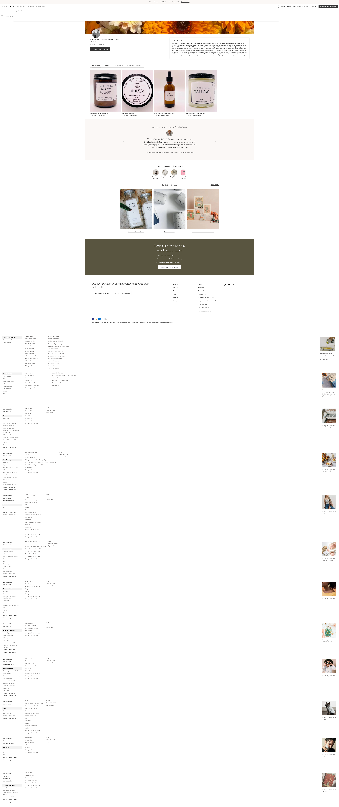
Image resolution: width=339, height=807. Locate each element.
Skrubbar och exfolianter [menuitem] (32, 551)
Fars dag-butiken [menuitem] (30, 341)
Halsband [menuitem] (5, 608)
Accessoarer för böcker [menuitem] (10, 797)
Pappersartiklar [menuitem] (7, 386)
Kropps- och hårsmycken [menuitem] (10, 589)
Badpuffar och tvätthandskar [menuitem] (33, 549)
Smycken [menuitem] (5, 383)
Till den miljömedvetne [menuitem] (32, 356)
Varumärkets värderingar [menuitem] (10, 340)
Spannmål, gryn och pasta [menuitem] (10, 467)
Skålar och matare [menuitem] (30, 701)
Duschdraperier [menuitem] (29, 415)
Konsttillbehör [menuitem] (29, 623)
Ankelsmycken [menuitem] (29, 581)
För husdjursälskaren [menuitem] (31, 358)
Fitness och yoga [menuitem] (8, 551)
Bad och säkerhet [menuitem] (8, 668)
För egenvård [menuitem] (29, 366)
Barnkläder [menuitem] (6, 690)
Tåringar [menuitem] (27, 594)
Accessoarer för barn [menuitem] (9, 685)
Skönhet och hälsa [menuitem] (8, 381)
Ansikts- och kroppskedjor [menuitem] (33, 586)
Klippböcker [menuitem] (28, 630)
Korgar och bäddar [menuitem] (30, 715)
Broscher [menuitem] (5, 594)
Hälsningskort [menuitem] (7, 638)
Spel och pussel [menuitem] (7, 633)
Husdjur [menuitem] (5, 391)
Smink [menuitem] (5, 561)
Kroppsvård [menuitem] (28, 740)
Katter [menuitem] (5, 708)
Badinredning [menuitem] (29, 411)
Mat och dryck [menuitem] (7, 376)
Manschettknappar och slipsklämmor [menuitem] (9, 597)
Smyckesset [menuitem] (6, 603)
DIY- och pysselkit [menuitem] (30, 625)
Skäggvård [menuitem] (28, 737)
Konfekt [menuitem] (5, 474)
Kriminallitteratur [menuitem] (30, 778)
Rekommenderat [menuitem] (8, 342)
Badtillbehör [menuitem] (29, 408)
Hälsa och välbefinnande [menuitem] (10, 556)
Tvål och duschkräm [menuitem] (31, 554)
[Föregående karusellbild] (123, 141)
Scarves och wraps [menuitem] (30, 512)
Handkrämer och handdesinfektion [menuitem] (35, 546)
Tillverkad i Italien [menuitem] (53, 368)
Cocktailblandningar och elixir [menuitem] (34, 465)
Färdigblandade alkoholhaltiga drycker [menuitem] (36, 460)
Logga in (313, 6)
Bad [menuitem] (26, 378)
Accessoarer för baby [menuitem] (9, 683)
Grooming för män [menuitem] (8, 563)
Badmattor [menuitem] (28, 413)
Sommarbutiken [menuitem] (30, 343)
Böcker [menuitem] (5, 396)
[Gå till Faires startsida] (7, 6)
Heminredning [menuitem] (7, 373)
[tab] (96, 65)
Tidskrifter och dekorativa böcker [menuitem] (10, 793)
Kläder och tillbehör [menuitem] (31, 708)
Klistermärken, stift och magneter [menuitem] (10, 646)
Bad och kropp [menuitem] (7, 549)
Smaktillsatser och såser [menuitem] (10, 472)
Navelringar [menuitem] (28, 584)
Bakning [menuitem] (5, 462)
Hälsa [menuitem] (27, 723)
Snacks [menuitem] (5, 482)
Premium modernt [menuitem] (53, 338)
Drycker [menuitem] (5, 465)
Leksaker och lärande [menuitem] (9, 680)
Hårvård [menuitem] (5, 559)
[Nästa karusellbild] (215, 141)
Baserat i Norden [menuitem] (53, 366)
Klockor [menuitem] (27, 524)
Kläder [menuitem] (5, 509)
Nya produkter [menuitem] (29, 375)
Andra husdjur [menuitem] (7, 713)
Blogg (289, 6)
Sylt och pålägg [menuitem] (7, 479)
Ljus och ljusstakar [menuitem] (30, 383)
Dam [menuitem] (4, 378)
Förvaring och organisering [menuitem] (60, 380)
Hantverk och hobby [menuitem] (9, 630)
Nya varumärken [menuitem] (30, 373)
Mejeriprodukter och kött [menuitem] (10, 477)
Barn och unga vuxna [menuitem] (9, 790)
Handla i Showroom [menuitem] (8, 500)
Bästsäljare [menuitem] (6, 776)
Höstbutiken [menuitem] (28, 346)
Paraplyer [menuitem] (28, 527)
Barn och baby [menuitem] (7, 388)
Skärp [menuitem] (27, 497)
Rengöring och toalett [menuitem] (31, 706)
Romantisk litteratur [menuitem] (31, 780)
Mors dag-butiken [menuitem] (30, 338)
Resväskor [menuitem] (28, 519)
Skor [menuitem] (4, 507)
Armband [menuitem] (5, 591)
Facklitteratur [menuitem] (7, 787)
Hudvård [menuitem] (5, 568)
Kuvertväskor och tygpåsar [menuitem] (33, 500)
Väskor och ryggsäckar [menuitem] (32, 495)
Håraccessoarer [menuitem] (30, 505)
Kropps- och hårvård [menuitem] (31, 666)
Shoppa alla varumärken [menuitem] (10, 444)
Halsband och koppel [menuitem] (31, 710)
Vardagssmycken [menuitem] (30, 363)
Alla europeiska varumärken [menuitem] (56, 356)
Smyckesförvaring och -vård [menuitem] (11, 605)
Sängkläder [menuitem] (28, 380)
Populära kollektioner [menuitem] (9, 337)
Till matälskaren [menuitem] (53, 348)
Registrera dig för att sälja (300, 6)
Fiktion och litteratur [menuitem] (9, 785)
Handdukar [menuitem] (28, 418)
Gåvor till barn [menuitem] (29, 361)
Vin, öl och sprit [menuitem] (7, 460)
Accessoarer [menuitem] (7, 505)
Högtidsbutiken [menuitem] (29, 348)
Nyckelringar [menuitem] (29, 509)
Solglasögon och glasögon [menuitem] (33, 514)
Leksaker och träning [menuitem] (31, 725)
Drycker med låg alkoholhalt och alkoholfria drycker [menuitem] (40, 462)
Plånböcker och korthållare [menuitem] (33, 522)
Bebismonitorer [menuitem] (29, 661)
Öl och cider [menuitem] (29, 455)
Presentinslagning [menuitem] (8, 635)
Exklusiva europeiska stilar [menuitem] (56, 341)
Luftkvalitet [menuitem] (28, 658)
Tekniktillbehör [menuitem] (29, 517)
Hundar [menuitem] (5, 710)
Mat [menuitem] (26, 718)
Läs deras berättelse (241, 55)
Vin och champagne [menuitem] (31, 452)
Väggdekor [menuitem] (55, 385)
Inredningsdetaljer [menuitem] (30, 388)
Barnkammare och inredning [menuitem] (11, 675)
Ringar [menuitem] (5, 610)
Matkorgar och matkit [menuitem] (9, 484)
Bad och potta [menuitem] (29, 663)
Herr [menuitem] (4, 393)
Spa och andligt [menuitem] (7, 571)
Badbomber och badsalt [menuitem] (32, 541)
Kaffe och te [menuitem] (6, 470)
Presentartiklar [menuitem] (29, 353)
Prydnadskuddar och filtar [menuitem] (60, 383)
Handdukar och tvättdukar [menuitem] (33, 673)
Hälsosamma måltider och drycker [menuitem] (58, 346)
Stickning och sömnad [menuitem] (31, 628)
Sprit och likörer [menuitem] (30, 457)
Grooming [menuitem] (28, 720)
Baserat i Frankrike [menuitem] (53, 361)
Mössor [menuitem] (27, 507)
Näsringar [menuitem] (28, 591)
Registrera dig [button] (185, 2)
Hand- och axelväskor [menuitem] (31, 532)
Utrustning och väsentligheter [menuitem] (11, 671)
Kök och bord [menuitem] (56, 378)
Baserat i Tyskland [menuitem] (53, 363)
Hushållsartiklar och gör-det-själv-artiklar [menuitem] (64, 375)
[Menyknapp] (2, 16)
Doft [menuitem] (4, 554)
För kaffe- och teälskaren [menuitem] (55, 351)
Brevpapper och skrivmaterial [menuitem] (11, 643)
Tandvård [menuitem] (28, 668)
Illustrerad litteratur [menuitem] (31, 783)
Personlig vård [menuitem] (7, 566)
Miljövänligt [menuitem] (6, 778)
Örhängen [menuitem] (6, 600)
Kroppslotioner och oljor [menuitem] (32, 544)
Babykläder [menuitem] (6, 688)
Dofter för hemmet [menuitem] (57, 373)
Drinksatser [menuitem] (28, 467)
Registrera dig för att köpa (328, 6)
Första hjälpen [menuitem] (29, 671)
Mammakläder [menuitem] (7, 673)
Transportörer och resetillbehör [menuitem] (34, 703)
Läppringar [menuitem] (28, 589)
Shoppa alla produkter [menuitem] (9, 447)
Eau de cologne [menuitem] (29, 742)
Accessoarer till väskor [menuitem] (32, 529)
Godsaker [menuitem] (28, 728)
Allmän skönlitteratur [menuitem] (31, 773)
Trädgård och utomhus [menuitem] (32, 385)
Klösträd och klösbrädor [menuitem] (32, 713)
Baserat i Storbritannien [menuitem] (55, 358)
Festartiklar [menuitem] (6, 640)
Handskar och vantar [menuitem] (31, 502)
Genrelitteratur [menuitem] (29, 775)
